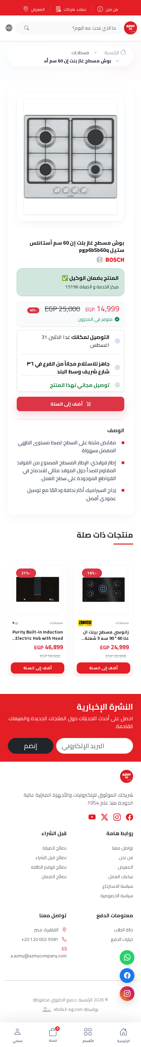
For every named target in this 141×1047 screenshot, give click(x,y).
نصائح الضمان (54, 876)
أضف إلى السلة (67, 403)
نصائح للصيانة (54, 848)
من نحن (112, 9)
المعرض (38, 9)
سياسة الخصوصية (116, 895)
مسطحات (80, 52)
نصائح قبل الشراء (51, 857)
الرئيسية (111, 52)
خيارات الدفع (122, 939)
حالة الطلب (123, 929)
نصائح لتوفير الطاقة (49, 867)
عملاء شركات (75, 9)
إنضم (30, 746)
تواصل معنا (122, 848)
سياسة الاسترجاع (117, 886)
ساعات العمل (120, 876)
